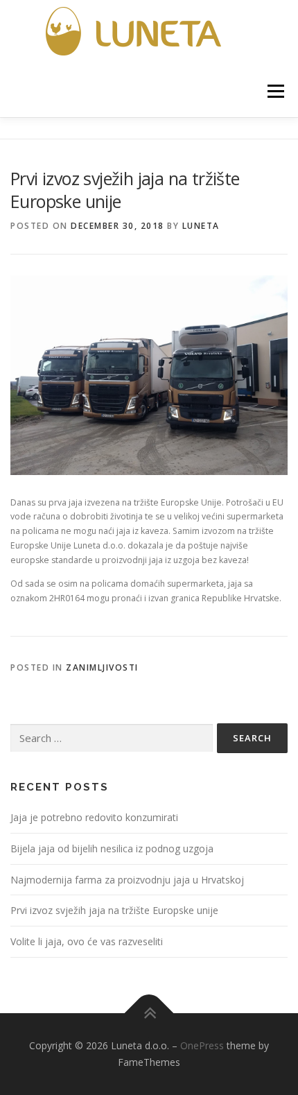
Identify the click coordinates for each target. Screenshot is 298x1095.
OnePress (202, 1045)
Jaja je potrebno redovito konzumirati (94, 817)
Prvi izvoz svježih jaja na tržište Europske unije (114, 910)
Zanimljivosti (102, 667)
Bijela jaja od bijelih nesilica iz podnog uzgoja (111, 848)
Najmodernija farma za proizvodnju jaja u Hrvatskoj (127, 879)
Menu (274, 91)
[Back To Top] (149, 1013)
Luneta (201, 226)
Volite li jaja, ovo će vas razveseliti (86, 941)
